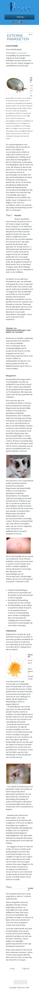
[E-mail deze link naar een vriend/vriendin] (31, 34)
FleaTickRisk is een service (16, 53)
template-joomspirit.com (38, 961)
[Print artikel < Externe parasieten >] (29, 34)
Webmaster (19, 990)
